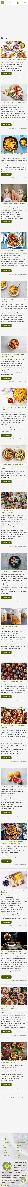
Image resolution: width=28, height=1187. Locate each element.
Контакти (19, 1150)
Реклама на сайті (20, 1146)
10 (25, 1098)
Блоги (4, 1150)
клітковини (9, 897)
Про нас (19, 1157)
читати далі (6, 73)
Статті (4, 1147)
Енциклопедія (7, 1145)
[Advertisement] (14, 19)
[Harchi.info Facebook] (14, 1138)
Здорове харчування (6, 1154)
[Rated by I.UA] (5, 1185)
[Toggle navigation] (25, 2)
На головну (6, 1142)
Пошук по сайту (19, 1154)
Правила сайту (21, 1142)
